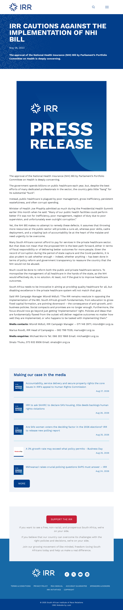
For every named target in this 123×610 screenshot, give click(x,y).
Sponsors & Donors (100, 586)
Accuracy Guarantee (76, 586)
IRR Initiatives (54, 590)
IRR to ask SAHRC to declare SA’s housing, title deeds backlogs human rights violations (67, 409)
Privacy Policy (41, 586)
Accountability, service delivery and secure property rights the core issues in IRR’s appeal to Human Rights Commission (67, 387)
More (21, 483)
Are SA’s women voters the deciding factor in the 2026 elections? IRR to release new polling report (67, 430)
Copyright (69, 590)
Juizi (69, 605)
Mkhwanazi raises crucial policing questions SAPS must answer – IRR (67, 469)
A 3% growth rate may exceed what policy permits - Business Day (67, 450)
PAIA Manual (57, 586)
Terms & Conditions (21, 586)
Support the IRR (61, 519)
